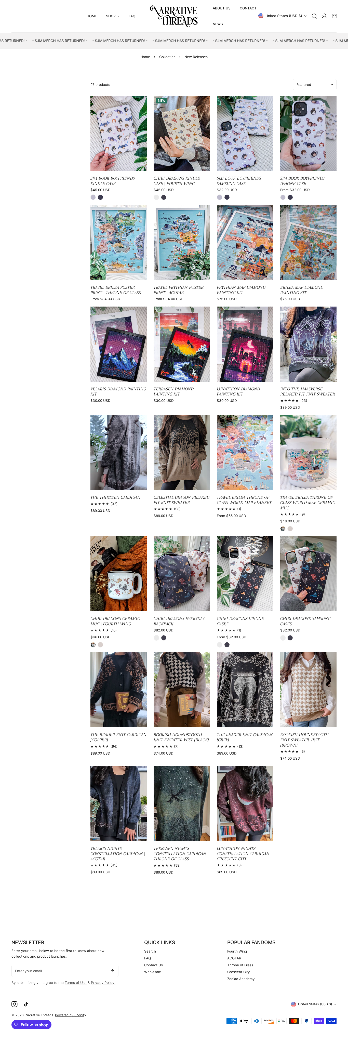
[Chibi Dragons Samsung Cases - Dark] (290, 638)
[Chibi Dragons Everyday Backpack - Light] (156, 638)
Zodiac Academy (241, 979)
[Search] (314, 16)
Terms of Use (76, 983)
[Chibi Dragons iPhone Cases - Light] (219, 645)
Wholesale (152, 972)
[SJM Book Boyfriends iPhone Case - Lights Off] (290, 197)
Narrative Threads (39, 1015)
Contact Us (153, 965)
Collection (167, 57)
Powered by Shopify (70, 1015)
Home (145, 57)
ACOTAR (234, 958)
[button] (334, 16)
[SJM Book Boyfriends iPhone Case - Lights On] (283, 197)
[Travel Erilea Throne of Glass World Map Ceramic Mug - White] (283, 529)
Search (150, 951)
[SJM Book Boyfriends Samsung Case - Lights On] (219, 197)
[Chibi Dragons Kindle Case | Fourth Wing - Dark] (164, 197)
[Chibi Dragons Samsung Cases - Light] (283, 638)
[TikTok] (27, 1004)
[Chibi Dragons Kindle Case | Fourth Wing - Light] (156, 197)
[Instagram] (14, 1004)
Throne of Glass (240, 965)
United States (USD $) (283, 16)
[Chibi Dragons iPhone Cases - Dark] (227, 645)
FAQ (147, 958)
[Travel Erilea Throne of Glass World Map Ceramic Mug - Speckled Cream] (290, 529)
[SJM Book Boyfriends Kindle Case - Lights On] (93, 197)
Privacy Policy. (103, 983)
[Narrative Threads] (174, 16)
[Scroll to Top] (339, 1016)
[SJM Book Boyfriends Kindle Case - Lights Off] (100, 197)
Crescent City (238, 972)
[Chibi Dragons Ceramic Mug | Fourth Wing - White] (93, 645)
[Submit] (112, 970)
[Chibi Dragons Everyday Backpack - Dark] (164, 638)
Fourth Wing (237, 951)
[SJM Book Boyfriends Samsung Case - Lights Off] (227, 197)
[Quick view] (137, 165)
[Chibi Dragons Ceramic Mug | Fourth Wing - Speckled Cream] (100, 645)
